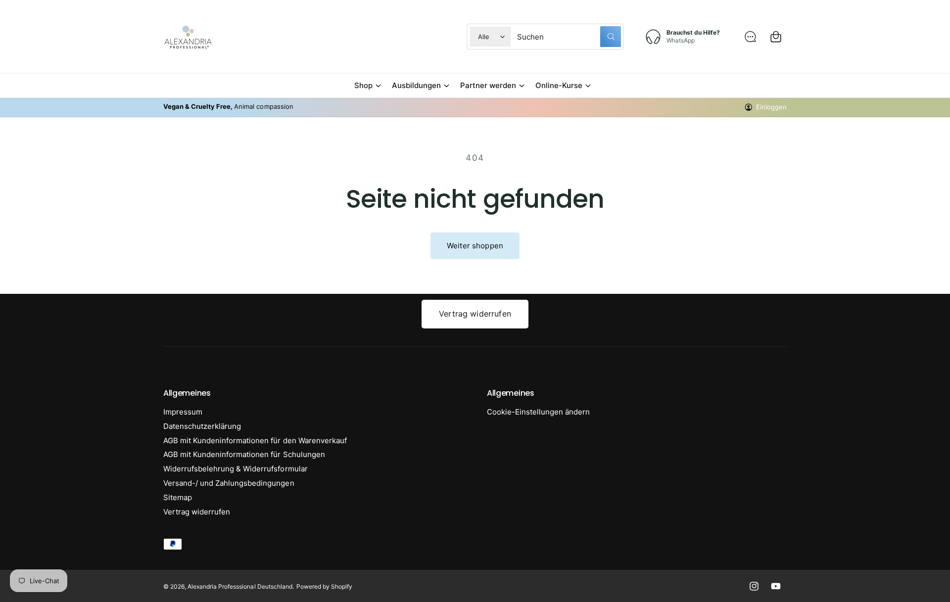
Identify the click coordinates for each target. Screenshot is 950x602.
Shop (363, 85)
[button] (367, 85)
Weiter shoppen (475, 245)
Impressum (182, 412)
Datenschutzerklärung (202, 426)
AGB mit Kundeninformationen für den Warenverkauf (255, 440)
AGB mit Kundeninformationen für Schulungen (244, 454)
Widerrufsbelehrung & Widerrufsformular (235, 468)
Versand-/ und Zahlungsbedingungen (228, 483)
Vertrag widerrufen (475, 314)
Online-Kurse (558, 85)
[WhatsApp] (750, 36)
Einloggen (771, 107)
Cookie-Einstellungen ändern (538, 412)
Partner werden (488, 85)
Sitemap (177, 497)
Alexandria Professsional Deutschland (240, 586)
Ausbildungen (416, 85)
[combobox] (569, 36)
